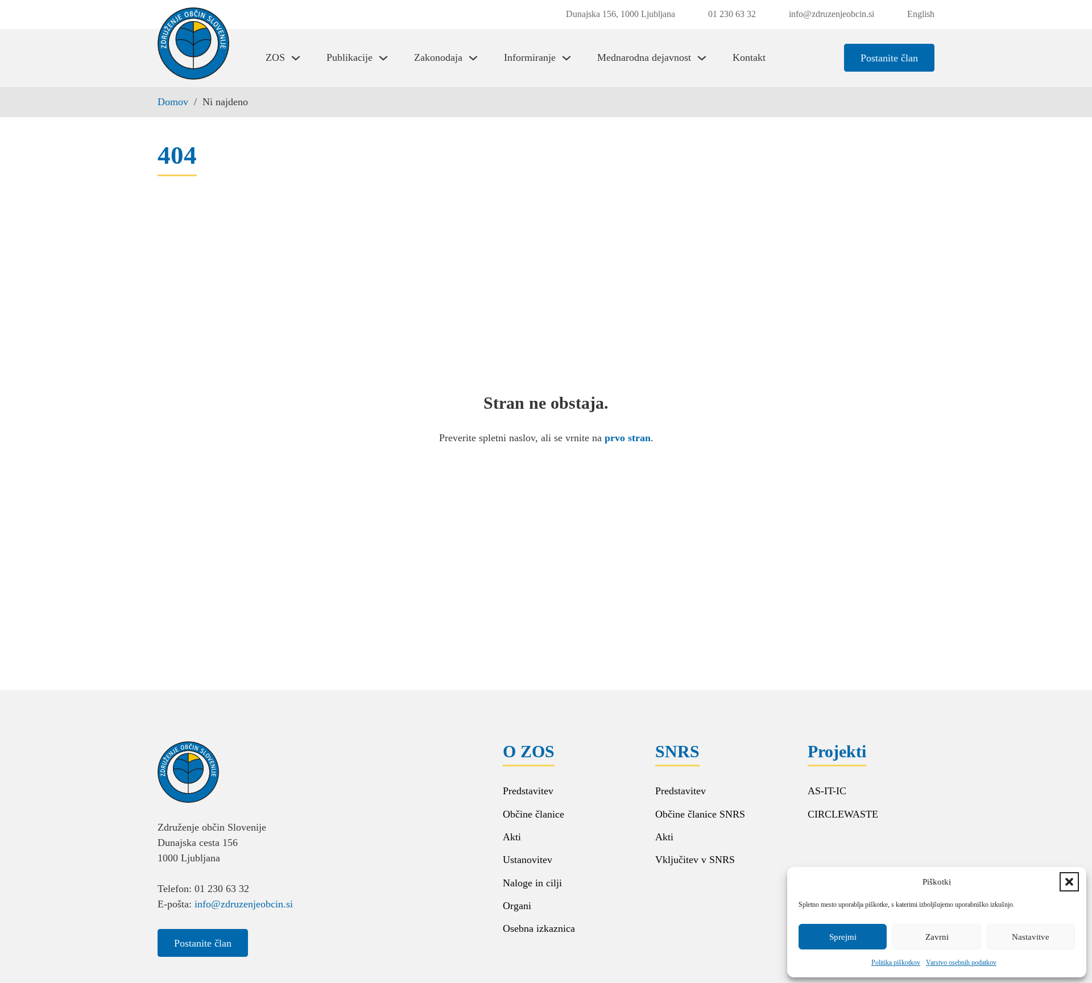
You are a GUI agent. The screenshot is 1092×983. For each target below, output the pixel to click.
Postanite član (889, 58)
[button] (1069, 881)
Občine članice (533, 814)
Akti (512, 837)
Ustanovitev (527, 859)
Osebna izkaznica (539, 928)
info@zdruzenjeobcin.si (244, 904)
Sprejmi (843, 936)
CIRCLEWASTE (843, 814)
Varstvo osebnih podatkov (961, 963)
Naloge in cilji (532, 883)
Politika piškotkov (895, 963)
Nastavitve (1030, 936)
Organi (517, 905)
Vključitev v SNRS (695, 859)
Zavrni (937, 936)
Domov (173, 101)
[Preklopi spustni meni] (296, 58)
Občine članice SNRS (700, 814)
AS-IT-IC (827, 791)
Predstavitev (528, 791)
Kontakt (749, 57)
